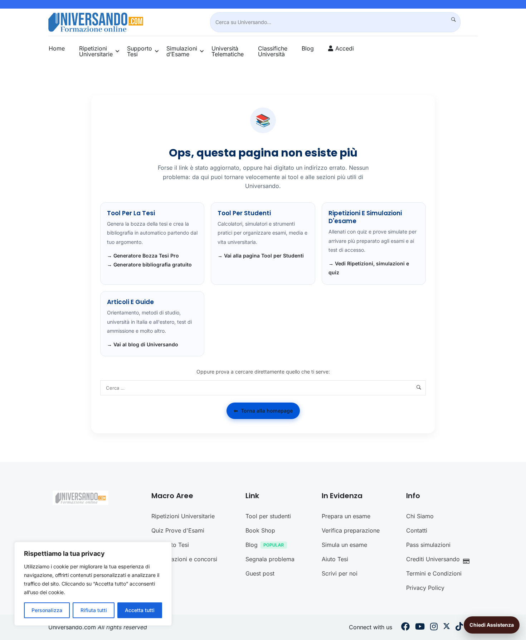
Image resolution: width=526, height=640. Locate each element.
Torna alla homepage (263, 411)
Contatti (416, 530)
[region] (93, 584)
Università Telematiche (227, 51)
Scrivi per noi (339, 573)
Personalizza (46, 610)
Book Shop (260, 530)
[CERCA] (450, 19)
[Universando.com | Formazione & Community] (95, 21)
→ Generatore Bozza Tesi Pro (143, 255)
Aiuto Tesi (335, 559)
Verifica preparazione (351, 530)
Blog (308, 48)
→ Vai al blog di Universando (142, 344)
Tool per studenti (268, 516)
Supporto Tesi (139, 51)
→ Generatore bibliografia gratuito (149, 264)
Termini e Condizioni (434, 573)
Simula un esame (344, 544)
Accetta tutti (140, 610)
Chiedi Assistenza (491, 625)
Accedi (344, 48)
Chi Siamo (420, 516)
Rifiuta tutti (94, 610)
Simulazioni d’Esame (181, 51)
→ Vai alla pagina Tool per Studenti (261, 255)
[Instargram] (434, 627)
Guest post (259, 573)
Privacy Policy (425, 587)
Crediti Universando (433, 559)
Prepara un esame (346, 516)
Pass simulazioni (428, 544)
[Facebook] (405, 627)
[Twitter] (446, 627)
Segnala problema (269, 559)
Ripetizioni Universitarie (96, 51)
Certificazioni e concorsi (184, 559)
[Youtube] (420, 627)
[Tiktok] (459, 627)
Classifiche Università (272, 51)
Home (57, 48)
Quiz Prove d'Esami (177, 530)
